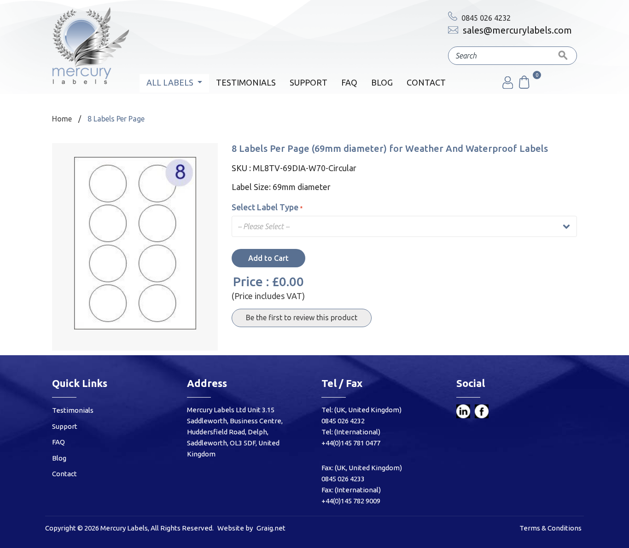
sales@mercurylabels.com (516, 30)
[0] (523, 86)
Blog (382, 82)
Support (308, 82)
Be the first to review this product (301, 317)
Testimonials (246, 82)
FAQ (349, 82)
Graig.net (270, 528)
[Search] (563, 55)
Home (62, 119)
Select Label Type (265, 207)
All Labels (170, 82)
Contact (426, 82)
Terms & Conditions (550, 528)
